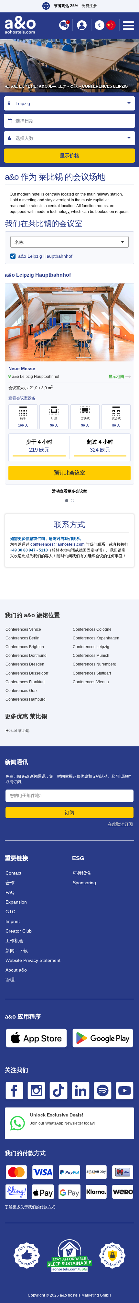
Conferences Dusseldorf (26, 673)
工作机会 (14, 940)
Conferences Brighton (24, 647)
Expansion (16, 902)
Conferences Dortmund (26, 655)
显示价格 (69, 155)
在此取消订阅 (120, 824)
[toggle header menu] (128, 25)
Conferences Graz (21, 690)
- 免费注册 (75, 6)
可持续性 (82, 873)
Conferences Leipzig (105, 86)
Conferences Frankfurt (25, 682)
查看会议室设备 (22, 398)
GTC (10, 911)
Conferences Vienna (91, 682)
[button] (69, 6)
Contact (13, 873)
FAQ (10, 892)
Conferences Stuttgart (92, 673)
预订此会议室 (69, 472)
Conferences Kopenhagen (96, 638)
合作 (10, 882)
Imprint (12, 921)
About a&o (16, 969)
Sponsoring (84, 882)
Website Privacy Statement (32, 960)
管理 (10, 979)
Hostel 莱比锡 (17, 730)
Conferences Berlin (22, 638)
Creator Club (18, 931)
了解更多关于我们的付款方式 (30, 1207)
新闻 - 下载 (16, 950)
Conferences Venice (23, 629)
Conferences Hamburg (25, 699)
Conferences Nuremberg (94, 664)
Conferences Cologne (92, 629)
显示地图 (116, 376)
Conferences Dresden (24, 664)
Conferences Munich (91, 655)
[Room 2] (72, 500)
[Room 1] (66, 500)
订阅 (69, 812)
